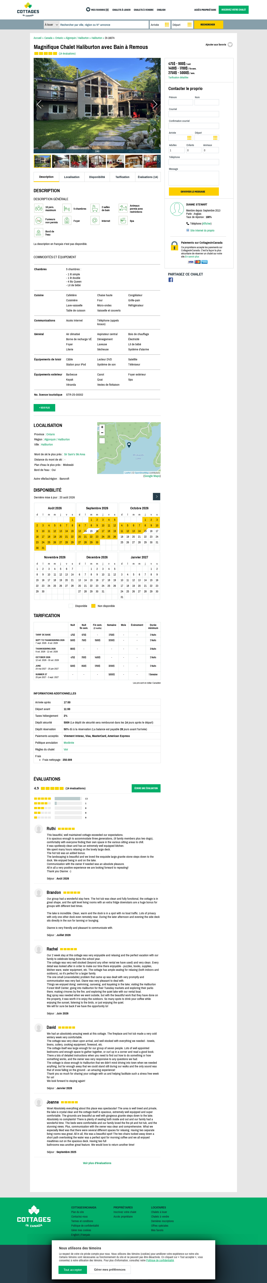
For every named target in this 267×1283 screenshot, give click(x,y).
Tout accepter (73, 1270)
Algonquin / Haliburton (57, 439)
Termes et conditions (82, 1221)
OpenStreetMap (142, 472)
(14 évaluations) (67, 53)
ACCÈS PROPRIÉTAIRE (205, 10)
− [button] (102, 432)
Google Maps (152, 476)
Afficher (207, 223)
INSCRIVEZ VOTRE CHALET (233, 9)
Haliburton (47, 444)
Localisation (72, 177)
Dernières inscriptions (162, 1221)
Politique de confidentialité (85, 1225)
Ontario (50, 434)
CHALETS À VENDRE (144, 10)
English (75, 1234)
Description (46, 177)
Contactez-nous (79, 1216)
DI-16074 (109, 37)
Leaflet (128, 472)
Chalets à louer (159, 1212)
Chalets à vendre (160, 1216)
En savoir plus (192, 256)
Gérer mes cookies (81, 1230)
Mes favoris (157, 1230)
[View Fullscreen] (102, 440)
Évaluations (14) (148, 177)
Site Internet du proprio (202, 230)
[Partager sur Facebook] (171, 280)
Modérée (69, 742)
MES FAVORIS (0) (100, 10)
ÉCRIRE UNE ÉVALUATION (146, 788)
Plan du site (77, 1212)
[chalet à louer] (28, 15)
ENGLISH (161, 10)
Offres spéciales (159, 1225)
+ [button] (102, 427)
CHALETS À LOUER (121, 10)
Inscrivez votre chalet (125, 1212)
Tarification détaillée (178, 77)
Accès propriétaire (123, 1216)
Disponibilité (97, 177)
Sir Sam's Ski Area (74, 454)
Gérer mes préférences (110, 1269)
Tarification (123, 177)
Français (85, 1234)
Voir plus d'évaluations (97, 1163)
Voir (66, 749)
